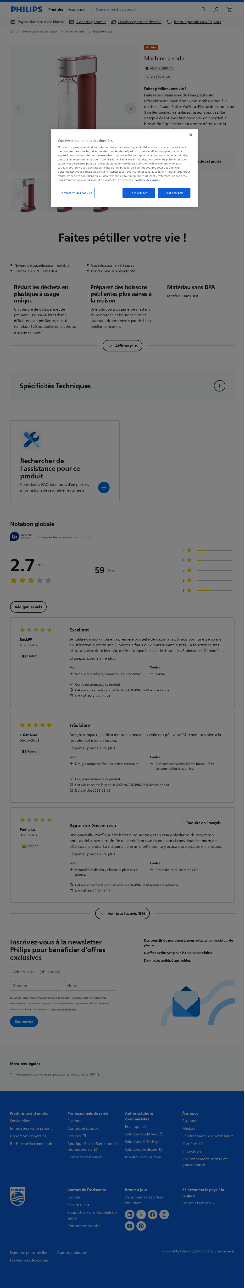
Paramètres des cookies (76, 193)
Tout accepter (174, 193)
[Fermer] (191, 134)
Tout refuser (138, 193)
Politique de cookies (147, 180)
